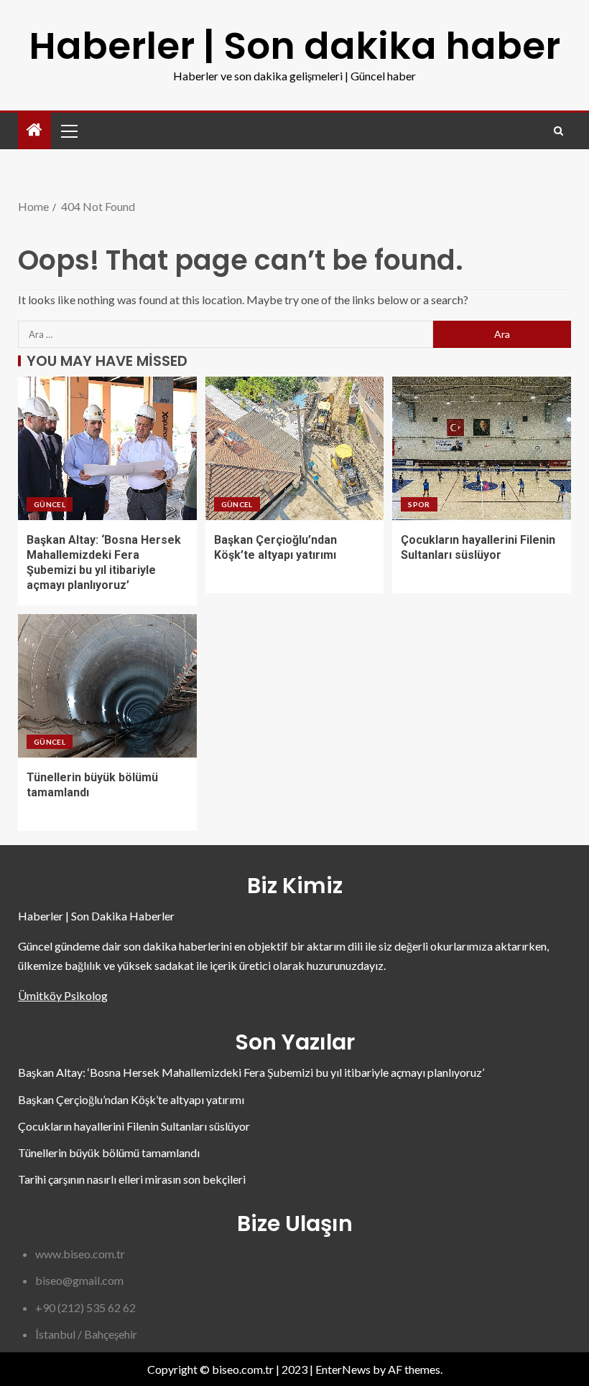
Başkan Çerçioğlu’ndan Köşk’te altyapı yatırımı (131, 1099)
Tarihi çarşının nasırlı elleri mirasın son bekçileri (132, 1179)
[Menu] (68, 130)
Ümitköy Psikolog (63, 995)
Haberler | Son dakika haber (294, 45)
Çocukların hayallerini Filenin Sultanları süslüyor (134, 1126)
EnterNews (343, 1369)
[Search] (558, 131)
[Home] (34, 130)
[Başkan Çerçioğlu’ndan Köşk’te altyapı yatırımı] (294, 448)
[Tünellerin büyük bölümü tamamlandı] (107, 686)
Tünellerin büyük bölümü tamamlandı (109, 1152)
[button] (68, 130)
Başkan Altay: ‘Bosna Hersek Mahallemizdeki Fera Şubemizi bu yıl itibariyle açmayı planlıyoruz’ (251, 1072)
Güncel (49, 504)
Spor (419, 504)
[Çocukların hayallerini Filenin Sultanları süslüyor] (481, 448)
